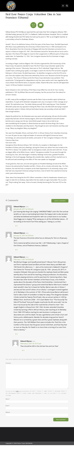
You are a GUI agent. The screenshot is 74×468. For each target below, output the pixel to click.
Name (8, 399)
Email (8, 405)
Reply (16, 226)
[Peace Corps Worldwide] (11, 5)
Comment (8, 363)
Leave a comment (60, 201)
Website (8, 412)
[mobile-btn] (63, 5)
